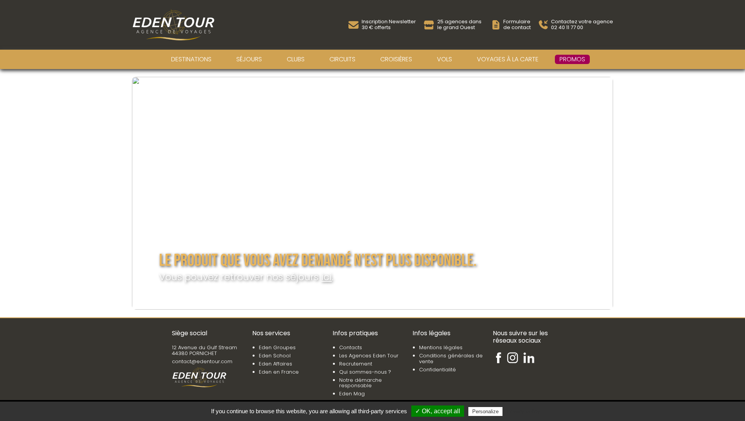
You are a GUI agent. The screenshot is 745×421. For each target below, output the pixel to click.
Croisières (396, 59)
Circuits (342, 59)
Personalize (485, 411)
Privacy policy (523, 411)
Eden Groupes (277, 347)
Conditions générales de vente (451, 358)
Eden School (275, 355)
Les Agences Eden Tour (368, 355)
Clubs (296, 59)
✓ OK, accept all (437, 411)
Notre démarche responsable (360, 383)
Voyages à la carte (508, 59)
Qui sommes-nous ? (365, 372)
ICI (326, 276)
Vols (444, 59)
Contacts (350, 347)
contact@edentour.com (202, 361)
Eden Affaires (275, 363)
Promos (572, 59)
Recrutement (355, 363)
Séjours (249, 59)
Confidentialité (437, 369)
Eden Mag (352, 393)
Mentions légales (441, 347)
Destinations (191, 59)
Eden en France (279, 372)
